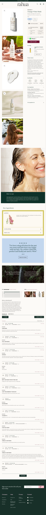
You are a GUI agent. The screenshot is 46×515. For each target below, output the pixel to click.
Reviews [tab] (4, 314)
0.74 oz (35, 19)
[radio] (35, 23)
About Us (4, 497)
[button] (2, 4)
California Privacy (22, 502)
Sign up (41, 487)
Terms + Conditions (21, 498)
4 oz (29, 19)
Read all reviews (23, 257)
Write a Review (40, 317)
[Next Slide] (43, 294)
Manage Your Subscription (12, 502)
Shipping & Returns (12, 505)
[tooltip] (11, 300)
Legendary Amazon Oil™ (38, 47)
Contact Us (12, 497)
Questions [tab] (11, 314)
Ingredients (4, 499)
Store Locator (13, 507)
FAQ (11, 499)
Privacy (20, 500)
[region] (34, 294)
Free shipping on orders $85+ (23, 0)
